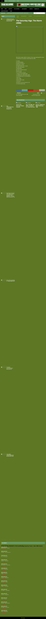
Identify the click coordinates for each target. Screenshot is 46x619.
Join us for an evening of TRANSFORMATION (10, 281)
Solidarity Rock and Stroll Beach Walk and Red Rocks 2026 (10, 19)
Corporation (6, 560)
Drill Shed (5, 573)
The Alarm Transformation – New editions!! (9, 368)
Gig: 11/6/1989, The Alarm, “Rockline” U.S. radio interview (30, 106)
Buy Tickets (3, 549)
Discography (24, 8)
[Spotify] (45, 1)
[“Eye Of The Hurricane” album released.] (20, 102)
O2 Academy (8, 564)
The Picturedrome (7, 552)
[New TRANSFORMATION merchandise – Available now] (3, 148)
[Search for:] (39, 13)
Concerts (10, 8)
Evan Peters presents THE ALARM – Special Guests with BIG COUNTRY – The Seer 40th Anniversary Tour (10, 195)
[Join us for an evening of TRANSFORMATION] (3, 322)
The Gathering (16, 8)
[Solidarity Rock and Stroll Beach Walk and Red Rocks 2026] (3, 61)
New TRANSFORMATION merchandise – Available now (9, 107)
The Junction (7, 607)
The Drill (5, 598)
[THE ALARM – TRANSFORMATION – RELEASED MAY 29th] (3, 496)
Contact (31, 8)
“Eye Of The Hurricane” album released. (20, 106)
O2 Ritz (6, 581)
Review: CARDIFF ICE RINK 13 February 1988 (40, 106)
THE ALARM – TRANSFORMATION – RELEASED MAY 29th (10, 455)
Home (2, 8)
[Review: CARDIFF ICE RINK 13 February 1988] (40, 102)
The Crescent (5, 556)
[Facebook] (41, 1)
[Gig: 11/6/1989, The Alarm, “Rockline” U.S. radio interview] (30, 102)
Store (11, 11)
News (6, 8)
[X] (43, 1)
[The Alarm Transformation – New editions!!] (3, 409)
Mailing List (36, 8)
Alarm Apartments (4, 11)
